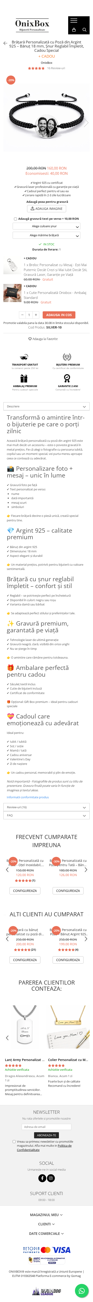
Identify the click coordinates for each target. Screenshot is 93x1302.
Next (86, 122)
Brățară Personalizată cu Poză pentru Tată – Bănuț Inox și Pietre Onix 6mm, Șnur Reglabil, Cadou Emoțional (68, 862)
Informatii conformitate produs (28, 797)
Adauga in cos (59, 315)
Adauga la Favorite (45, 339)
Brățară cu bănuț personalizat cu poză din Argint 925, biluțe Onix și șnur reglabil (25, 932)
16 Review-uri (56, 68)
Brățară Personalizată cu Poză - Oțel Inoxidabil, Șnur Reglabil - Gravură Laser (25, 862)
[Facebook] (42, 1178)
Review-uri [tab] (17, 807)
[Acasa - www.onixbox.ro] (32, 25)
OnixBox (46, 63)
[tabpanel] (46, 118)
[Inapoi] (3, 43)
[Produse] (74, 22)
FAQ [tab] (10, 815)
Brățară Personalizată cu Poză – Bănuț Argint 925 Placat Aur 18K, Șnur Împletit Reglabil (68, 932)
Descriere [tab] (13, 406)
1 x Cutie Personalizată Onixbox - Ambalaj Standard (55, 295)
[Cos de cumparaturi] (74, 29)
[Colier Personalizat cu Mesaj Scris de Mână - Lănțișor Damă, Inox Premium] (68, 1027)
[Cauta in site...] (84, 29)
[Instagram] (51, 1178)
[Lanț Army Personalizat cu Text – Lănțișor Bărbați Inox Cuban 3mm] (24, 1027)
